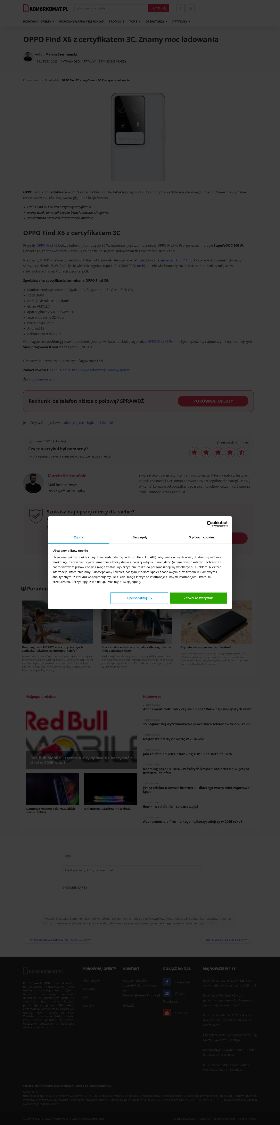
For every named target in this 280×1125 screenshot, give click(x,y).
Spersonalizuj (137, 598)
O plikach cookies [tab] (201, 537)
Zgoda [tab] (78, 537)
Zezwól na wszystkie (198, 598)
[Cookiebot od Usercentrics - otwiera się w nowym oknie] (210, 524)
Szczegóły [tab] (140, 537)
